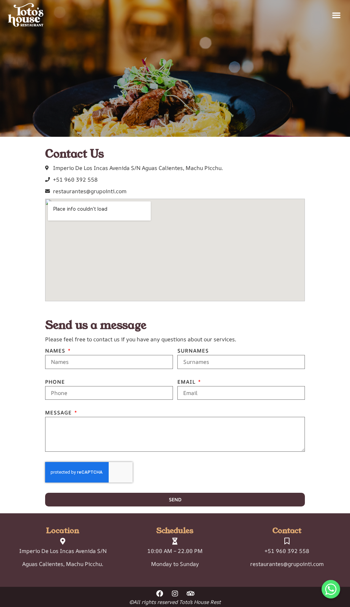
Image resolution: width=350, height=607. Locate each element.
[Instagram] (175, 594)
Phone (55, 382)
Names (56, 351)
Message (59, 413)
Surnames (193, 351)
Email (187, 382)
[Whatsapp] (331, 589)
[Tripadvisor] (190, 594)
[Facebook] (159, 594)
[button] (336, 15)
